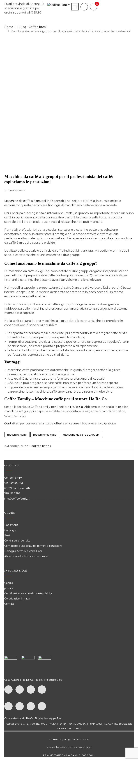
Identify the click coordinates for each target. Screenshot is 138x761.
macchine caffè (17, 434)
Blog (60, 679)
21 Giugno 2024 (14, 190)
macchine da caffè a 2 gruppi (81, 434)
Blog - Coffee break (36, 446)
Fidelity (39, 679)
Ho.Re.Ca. (28, 679)
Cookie (9, 583)
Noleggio (50, 679)
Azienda (16, 679)
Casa (7, 679)
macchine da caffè (44, 434)
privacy (8, 588)
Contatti (9, 603)
